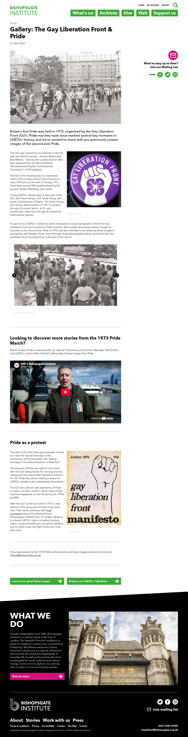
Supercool (86, 730)
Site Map (72, 726)
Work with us (56, 720)
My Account (153, 5)
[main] (94, 305)
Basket (165, 5)
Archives (108, 13)
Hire (128, 13)
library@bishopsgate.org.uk (25, 555)
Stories (13, 23)
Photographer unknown (24, 313)
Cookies (61, 726)
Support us (164, 13)
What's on (83, 13)
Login (141, 5)
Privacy (35, 726)
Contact (83, 726)
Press (78, 720)
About (16, 720)
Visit (142, 13)
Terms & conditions (19, 726)
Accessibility (48, 726)
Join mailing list (165, 709)
